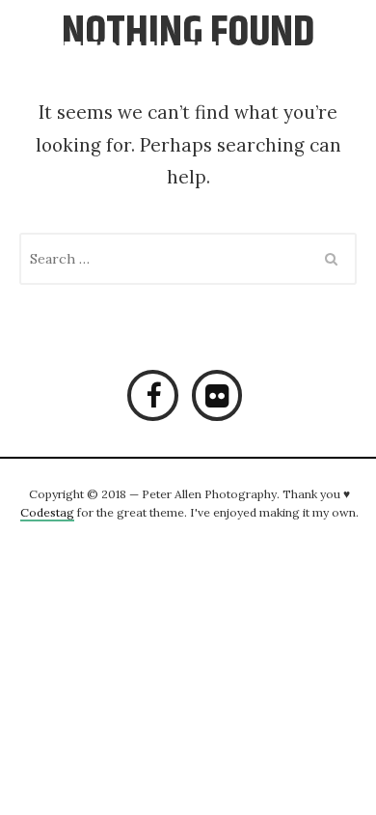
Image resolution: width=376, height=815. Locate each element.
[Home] (146, 68)
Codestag (47, 512)
